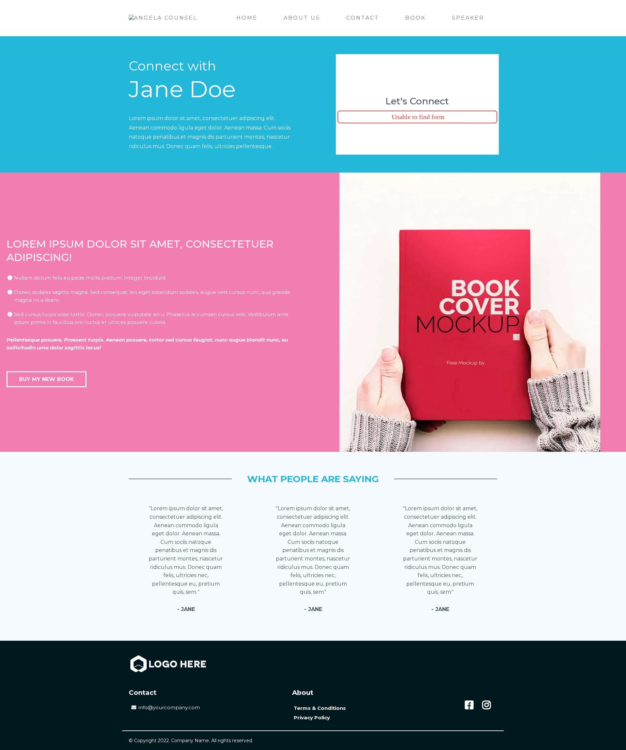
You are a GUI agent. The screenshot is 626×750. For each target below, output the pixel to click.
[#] (469, 705)
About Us (302, 18)
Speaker (468, 18)
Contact (362, 18)
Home (247, 18)
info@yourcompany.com (169, 707)
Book (415, 18)
